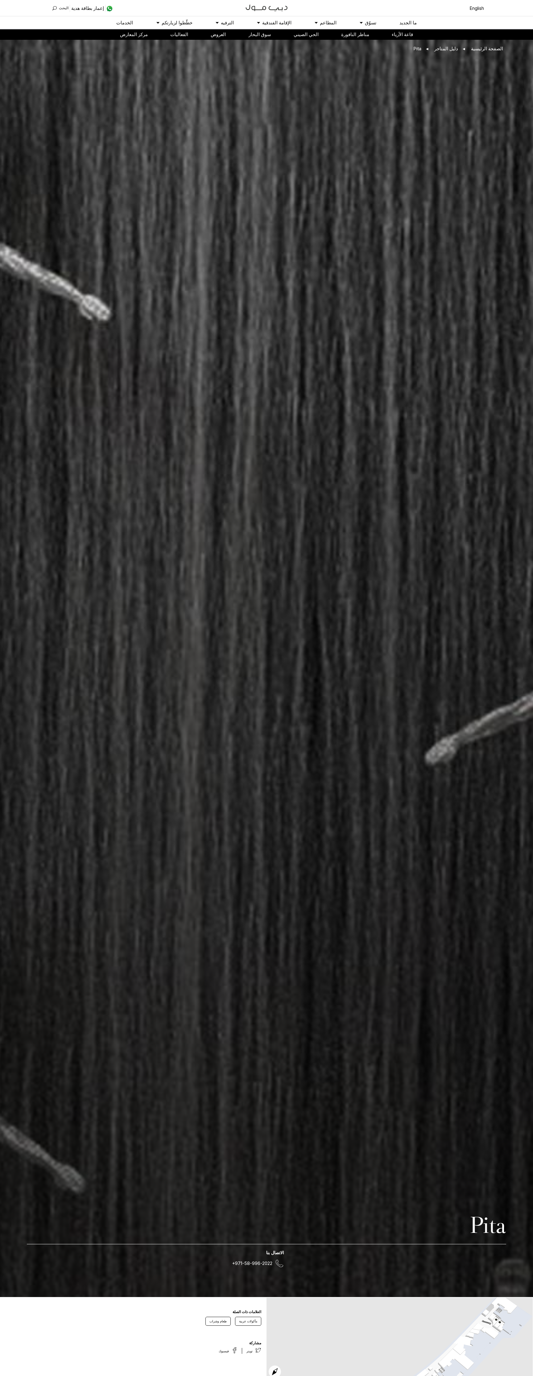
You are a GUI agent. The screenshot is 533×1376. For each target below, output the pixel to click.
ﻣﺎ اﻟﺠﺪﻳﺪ (408, 23)
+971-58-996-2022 (252, 1263)
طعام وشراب (218, 1321)
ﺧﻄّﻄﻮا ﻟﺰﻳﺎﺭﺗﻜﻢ (177, 23)
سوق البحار (260, 34)
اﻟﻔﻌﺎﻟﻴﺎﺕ (179, 34)
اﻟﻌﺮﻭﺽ (218, 34)
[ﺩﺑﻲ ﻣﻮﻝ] (266, 7)
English (477, 8)
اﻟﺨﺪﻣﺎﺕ (124, 23)
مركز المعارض (134, 34)
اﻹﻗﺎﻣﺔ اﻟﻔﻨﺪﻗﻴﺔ (276, 23)
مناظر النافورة (355, 34)
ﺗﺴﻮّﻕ (370, 23)
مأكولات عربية (248, 1321)
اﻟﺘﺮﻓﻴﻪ (227, 23)
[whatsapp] (109, 8)
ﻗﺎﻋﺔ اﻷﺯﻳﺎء (402, 34)
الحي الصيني (306, 34)
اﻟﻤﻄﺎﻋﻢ (328, 23)
